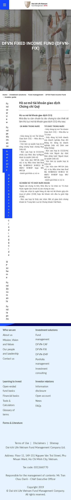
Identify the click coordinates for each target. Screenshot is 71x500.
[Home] (40, 4)
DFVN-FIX (41, 349)
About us (7, 335)
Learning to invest (12, 381)
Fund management (35, 94)
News (39, 401)
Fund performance (7, 136)
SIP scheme (7, 270)
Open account (43, 396)
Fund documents (7, 292)
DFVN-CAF (42, 344)
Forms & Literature (12, 423)
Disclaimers (39, 443)
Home (5, 94)
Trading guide (8, 238)
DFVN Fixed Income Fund (55, 94)
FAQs (38, 406)
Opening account (9, 195)
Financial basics (11, 396)
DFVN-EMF (42, 354)
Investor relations (45, 381)
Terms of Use (22, 443)
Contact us (8, 359)
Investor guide (10, 97)
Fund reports (7, 312)
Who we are (9, 330)
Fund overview (7, 113)
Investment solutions (17, 94)
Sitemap (54, 443)
